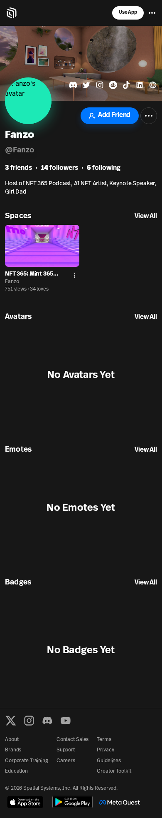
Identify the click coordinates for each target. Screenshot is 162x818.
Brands (13, 750)
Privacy (105, 750)
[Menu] (152, 13)
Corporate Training (26, 760)
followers (59, 168)
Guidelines (109, 760)
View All (146, 216)
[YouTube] (65, 720)
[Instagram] (29, 720)
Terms (104, 739)
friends (18, 168)
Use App (128, 12)
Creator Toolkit (114, 771)
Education (16, 771)
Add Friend (114, 115)
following (103, 168)
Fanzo (12, 281)
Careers (65, 760)
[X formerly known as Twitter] (11, 720)
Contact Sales (72, 739)
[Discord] (47, 720)
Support (65, 750)
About (11, 739)
